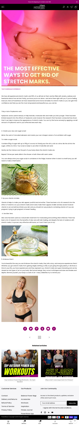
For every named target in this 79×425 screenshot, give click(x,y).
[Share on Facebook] (25, 329)
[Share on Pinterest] (37, 329)
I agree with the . (57, 408)
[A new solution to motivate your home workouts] (30, 337)
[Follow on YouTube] (52, 412)
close (2, 2)
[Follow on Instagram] (45, 412)
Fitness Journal (26, 410)
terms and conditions (63, 408)
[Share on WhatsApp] (54, 329)
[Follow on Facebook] (41, 412)
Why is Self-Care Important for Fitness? (59, 380)
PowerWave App (27, 413)
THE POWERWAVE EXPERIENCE (10, 89)
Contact (4, 396)
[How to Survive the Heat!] (49, 337)
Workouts (24, 403)
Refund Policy (6, 403)
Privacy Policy (6, 410)
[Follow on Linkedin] (49, 412)
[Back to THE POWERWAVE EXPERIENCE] (39, 337)
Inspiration (25, 406)
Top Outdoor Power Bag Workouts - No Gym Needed (19, 381)
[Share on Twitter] (31, 329)
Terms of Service (7, 406)
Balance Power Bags (28, 396)
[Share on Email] (48, 329)
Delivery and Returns (9, 399)
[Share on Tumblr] (42, 329)
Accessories (25, 399)
